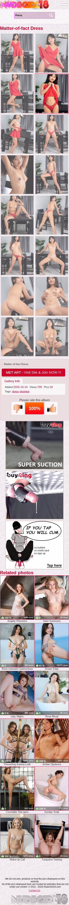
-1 (18, 408)
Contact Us (34, 890)
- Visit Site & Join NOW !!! (33, 372)
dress (15, 391)
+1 (51, 408)
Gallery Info (12, 381)
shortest (24, 391)
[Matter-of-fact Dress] (17, 53)
